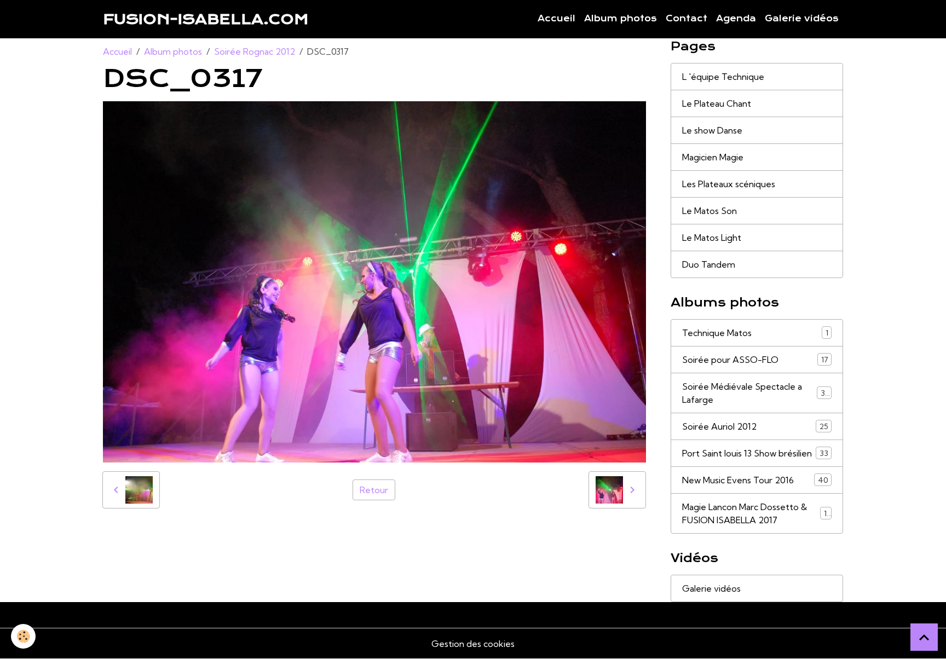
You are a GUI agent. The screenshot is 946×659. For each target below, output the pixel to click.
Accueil (556, 19)
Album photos (620, 19)
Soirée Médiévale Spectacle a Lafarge (755, 393)
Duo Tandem (708, 264)
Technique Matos (755, 332)
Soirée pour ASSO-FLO (755, 359)
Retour (374, 489)
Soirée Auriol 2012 (755, 426)
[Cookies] (23, 636)
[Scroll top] (924, 637)
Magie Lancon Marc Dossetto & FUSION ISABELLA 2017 (756, 513)
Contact (686, 19)
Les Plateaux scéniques (728, 183)
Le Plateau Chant (716, 103)
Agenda (736, 19)
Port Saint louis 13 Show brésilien (755, 453)
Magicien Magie (712, 157)
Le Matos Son (709, 210)
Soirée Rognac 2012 (254, 51)
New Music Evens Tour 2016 (755, 480)
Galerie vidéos (802, 19)
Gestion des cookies (473, 643)
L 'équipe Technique (723, 76)
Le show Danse (712, 130)
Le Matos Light (711, 237)
